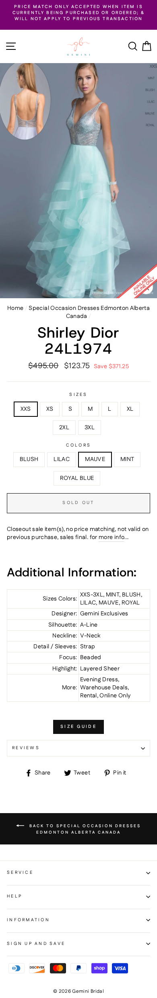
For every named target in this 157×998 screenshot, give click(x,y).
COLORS (78, 446)
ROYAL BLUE (77, 478)
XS (50, 409)
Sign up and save (36, 944)
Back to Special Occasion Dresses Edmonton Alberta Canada (84, 829)
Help (14, 896)
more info (111, 537)
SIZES (78, 395)
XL (130, 409)
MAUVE (95, 459)
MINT (127, 459)
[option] (78, 13)
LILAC (62, 459)
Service (20, 872)
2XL (64, 428)
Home (15, 308)
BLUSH (29, 459)
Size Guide (78, 726)
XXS (26, 409)
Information (28, 920)
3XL (90, 428)
